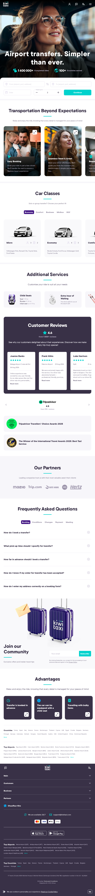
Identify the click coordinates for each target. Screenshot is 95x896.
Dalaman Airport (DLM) (81, 751)
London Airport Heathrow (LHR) (13, 853)
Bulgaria (78, 730)
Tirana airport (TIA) (63, 757)
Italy (25, 730)
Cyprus (58, 730)
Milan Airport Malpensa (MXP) (45, 850)
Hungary (33, 734)
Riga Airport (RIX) (21, 747)
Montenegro (44, 730)
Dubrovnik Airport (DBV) (25, 754)
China (71, 734)
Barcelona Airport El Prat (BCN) (32, 848)
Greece (30, 730)
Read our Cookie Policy (49, 892)
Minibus (60, 212)
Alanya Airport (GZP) (22, 844)
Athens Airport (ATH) (66, 751)
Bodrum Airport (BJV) (47, 747)
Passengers (39, 89)
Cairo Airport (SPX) (33, 747)
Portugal (6, 734)
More (5, 737)
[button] (47, 84)
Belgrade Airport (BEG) (49, 757)
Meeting (69, 522)
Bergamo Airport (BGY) (82, 747)
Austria (50, 734)
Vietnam (26, 734)
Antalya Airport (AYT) (36, 844)
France (36, 730)
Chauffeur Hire (14, 806)
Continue (78, 92)
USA (55, 734)
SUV (68, 212)
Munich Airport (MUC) (27, 850)
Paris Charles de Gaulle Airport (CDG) (54, 848)
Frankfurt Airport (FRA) (75, 848)
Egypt (67, 730)
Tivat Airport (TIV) (53, 754)
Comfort (39, 212)
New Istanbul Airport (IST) (52, 844)
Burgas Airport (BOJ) (40, 754)
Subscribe (84, 653)
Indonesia (20, 734)
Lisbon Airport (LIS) (53, 751)
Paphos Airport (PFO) (10, 754)
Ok (90, 892)
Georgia (12, 734)
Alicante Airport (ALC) (81, 844)
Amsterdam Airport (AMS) (11, 850)
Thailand (51, 730)
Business (50, 212)
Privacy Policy (73, 662)
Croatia (72, 730)
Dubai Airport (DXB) (67, 844)
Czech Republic (42, 734)
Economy (29, 212)
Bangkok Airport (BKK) (39, 751)
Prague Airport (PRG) (10, 751)
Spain (21, 730)
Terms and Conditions (50, 881)
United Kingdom (63, 734)
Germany (85, 730)
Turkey (16, 730)
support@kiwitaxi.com (62, 814)
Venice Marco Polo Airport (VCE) (65, 850)
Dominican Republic (80, 734)
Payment (59, 522)
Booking (25, 522)
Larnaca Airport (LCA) (24, 751)
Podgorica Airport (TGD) (67, 754)
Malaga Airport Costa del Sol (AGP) (14, 757)
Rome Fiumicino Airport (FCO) (64, 747)
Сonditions (37, 522)
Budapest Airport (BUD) (34, 757)
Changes (49, 522)
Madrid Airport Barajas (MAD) (12, 848)
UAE (63, 730)
